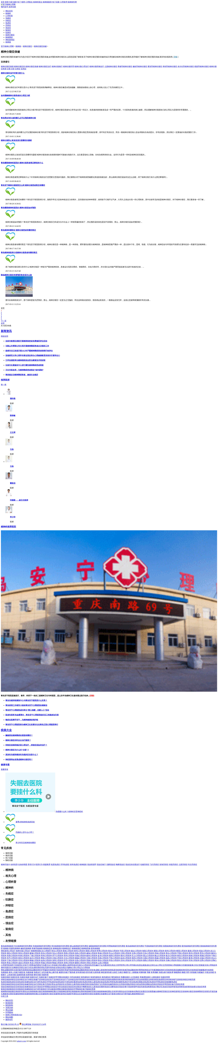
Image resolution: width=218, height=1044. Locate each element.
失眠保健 (29, 972)
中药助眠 (193, 972)
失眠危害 (45, 975)
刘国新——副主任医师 (19, 500)
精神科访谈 (12, 970)
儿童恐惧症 (183, 864)
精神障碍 (9, 37)
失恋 (92, 965)
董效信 (12, 483)
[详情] (91, 696)
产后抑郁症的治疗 (59, 979)
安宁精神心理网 (7, 46)
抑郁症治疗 (23, 979)
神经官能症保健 (90, 994)
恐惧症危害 (179, 984)
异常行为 (31, 864)
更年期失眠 (80, 972)
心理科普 (9, 16)
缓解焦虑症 (172, 982)
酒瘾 (157, 970)
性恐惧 (20, 968)
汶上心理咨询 (137, 956)
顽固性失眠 (63, 972)
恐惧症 (8, 25)
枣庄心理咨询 (205, 953)
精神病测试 (76, 948)
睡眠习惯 (185, 972)
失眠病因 (4, 972)
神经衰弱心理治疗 (8, 951)
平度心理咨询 (124, 951)
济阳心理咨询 (91, 963)
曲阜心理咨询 (91, 956)
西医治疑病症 (62, 989)
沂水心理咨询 (69, 958)
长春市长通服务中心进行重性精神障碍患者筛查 (24, 365)
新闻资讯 (6, 331)
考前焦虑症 (114, 982)
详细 (175, 57)
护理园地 (9, 1012)
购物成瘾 (79, 970)
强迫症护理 (41, 987)
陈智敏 (12, 415)
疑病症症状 (14, 989)
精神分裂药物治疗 (96, 66)
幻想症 (17, 69)
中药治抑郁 (139, 979)
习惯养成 (31, 965)
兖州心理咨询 (69, 956)
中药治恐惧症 (140, 984)
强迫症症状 (14, 987)
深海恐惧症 (163, 864)
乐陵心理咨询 (148, 958)
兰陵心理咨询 (91, 958)
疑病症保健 (23, 989)
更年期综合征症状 (122, 991)
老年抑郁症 (101, 979)
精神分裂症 (10, 35)
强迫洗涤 (140, 987)
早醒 (148, 972)
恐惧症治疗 (32, 984)
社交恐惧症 (121, 984)
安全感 (32, 968)
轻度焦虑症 (55, 864)
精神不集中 (5, 864)
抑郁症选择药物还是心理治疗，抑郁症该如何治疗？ (26, 745)
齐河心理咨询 (23, 960)
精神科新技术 (186, 970)
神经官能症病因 (94, 991)
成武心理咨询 (23, 963)
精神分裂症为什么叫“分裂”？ (17, 750)
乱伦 (66, 968)
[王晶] (8, 445)
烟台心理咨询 (136, 951)
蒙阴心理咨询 (80, 963)
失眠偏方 (200, 972)
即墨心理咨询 (102, 951)
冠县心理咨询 (80, 960)
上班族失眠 (11, 975)
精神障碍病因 (6, 991)
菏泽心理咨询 (193, 960)
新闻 (7, 2)
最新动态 (9, 1020)
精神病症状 (47, 948)
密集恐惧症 (130, 984)
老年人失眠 (13, 972)
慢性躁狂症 (115, 977)
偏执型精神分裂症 (140, 66)
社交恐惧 (164, 965)
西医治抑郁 (149, 979)
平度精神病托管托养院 (153, 946)
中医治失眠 (209, 972)
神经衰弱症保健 (63, 994)
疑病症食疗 (81, 989)
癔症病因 (15, 991)
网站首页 (9, 11)
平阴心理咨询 (182, 953)
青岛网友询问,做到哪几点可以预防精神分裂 (18, 118)
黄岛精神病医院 (7, 946)
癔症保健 (100, 994)
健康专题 (5, 764)
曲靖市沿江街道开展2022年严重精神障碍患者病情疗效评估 (29, 351)
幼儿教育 (68, 965)
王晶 (12, 449)
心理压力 (79, 968)
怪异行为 (39, 864)
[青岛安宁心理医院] (109, 691)
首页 (3, 2)
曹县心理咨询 (12, 963)
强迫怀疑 (171, 987)
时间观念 (6, 968)
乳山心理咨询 (114, 953)
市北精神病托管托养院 (23, 946)
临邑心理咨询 (171, 958)
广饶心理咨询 (35, 956)
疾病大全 (6, 730)
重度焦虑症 (78, 982)
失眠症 (8, 18)
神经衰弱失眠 (106, 972)
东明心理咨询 (69, 963)
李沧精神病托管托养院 (60, 946)
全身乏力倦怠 (117, 972)
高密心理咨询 (69, 953)
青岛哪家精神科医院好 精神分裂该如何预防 (18, 208)
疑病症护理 (72, 989)
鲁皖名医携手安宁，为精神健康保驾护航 (21, 720)
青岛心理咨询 (56, 951)
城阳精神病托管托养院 (98, 946)
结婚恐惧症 (144, 864)
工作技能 (53, 965)
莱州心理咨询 (170, 951)
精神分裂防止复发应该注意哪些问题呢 (16, 140)
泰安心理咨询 (182, 956)
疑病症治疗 (32, 989)
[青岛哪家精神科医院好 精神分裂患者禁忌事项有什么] (10, 173)
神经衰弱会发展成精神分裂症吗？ (19, 759)
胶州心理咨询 (79, 951)
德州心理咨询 (137, 958)
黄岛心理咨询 (113, 951)
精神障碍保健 (22, 994)
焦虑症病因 (5, 982)
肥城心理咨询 (205, 956)
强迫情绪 (179, 987)
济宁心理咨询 (57, 956)
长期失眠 (96, 972)
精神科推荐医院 (8, 526)
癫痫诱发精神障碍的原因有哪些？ (19, 735)
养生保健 (9, 1010)
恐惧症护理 (161, 984)
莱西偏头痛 (154, 991)
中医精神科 (59, 970)
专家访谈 (9, 1008)
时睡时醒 (142, 972)
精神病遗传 (57, 948)
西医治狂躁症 (63, 977)
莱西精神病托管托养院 (172, 946)
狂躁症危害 (165, 977)
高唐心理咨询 (91, 960)
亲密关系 (110, 965)
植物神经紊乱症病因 (54, 991)
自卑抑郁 (168, 979)
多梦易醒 (154, 972)
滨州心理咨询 (125, 960)
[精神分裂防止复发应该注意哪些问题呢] (10, 151)
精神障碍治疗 (139, 994)
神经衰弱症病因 (69, 991)
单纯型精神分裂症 (170, 66)
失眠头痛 (162, 972)
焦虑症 (8, 23)
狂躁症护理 (53, 977)
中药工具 (4, 996)
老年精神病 (95, 948)
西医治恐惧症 (151, 984)
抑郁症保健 (32, 979)
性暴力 (80, 965)
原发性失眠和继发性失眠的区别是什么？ (21, 755)
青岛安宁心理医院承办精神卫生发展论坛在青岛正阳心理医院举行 (31, 724)
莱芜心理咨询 (23, 958)
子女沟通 (102, 965)
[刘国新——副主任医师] (8, 495)
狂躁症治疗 (34, 977)
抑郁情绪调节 (129, 979)
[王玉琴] (8, 428)
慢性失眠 (37, 975)
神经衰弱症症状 (178, 991)
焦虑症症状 (14, 982)
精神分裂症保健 (40, 46)
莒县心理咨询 (148, 953)
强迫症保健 (23, 987)
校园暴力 (179, 965)
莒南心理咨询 (103, 958)
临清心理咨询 (46, 960)
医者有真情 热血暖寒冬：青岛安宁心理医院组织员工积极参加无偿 (32, 715)
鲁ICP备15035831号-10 (10, 1024)
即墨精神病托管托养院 (116, 946)
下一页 (3, 321)
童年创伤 (50, 968)
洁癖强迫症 (110, 864)
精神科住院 (163, 970)
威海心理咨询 (91, 953)
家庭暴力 (191, 965)
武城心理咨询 (205, 958)
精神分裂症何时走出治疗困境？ (18, 740)
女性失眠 (45, 972)
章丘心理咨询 (171, 953)
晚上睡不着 (53, 972)
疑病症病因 (5, 989)
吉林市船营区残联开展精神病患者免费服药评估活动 (26, 341)
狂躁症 (8, 32)
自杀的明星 (22, 864)
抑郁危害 (120, 979)
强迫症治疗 (32, 987)
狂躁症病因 (5, 977)
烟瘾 (179, 970)
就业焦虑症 (105, 982)
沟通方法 (46, 965)
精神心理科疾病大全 (13, 1015)
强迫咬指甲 (91, 864)
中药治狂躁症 (74, 977)
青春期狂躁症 (145, 977)
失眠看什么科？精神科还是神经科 (69, 811)
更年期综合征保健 (77, 994)
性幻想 (198, 965)
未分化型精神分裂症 (186, 66)
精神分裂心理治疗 (81, 66)
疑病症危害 (90, 989)
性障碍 (38, 968)
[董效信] (8, 479)
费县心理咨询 (46, 958)
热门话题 (55, 2)
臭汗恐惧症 (47, 984)
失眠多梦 (169, 972)
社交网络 (13, 968)
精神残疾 (83, 864)
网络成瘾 (4, 970)
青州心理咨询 (23, 953)
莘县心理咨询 (114, 960)
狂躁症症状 (15, 977)
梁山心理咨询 (148, 956)
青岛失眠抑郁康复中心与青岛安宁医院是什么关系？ (26, 700)
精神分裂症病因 (7, 66)
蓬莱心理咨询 (193, 951)
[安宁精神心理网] (8, 4)
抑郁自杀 (84, 979)
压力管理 (117, 965)
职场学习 (11, 965)
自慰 (62, 968)
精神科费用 (138, 970)
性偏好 (96, 965)
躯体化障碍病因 (81, 991)
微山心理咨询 (159, 956)
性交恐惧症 (192, 864)
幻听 (13, 69)
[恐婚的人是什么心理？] (10, 832)
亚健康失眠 (20, 975)
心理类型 (4, 965)
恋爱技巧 (39, 965)
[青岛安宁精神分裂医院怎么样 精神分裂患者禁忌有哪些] (10, 196)
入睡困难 (135, 972)
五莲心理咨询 (137, 953)
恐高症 (40, 984)
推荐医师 (5, 380)
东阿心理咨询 (57, 960)
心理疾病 (86, 968)
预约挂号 (4, 7)
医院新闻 (9, 1005)
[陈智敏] (8, 411)
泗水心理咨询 (125, 956)
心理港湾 (63, 2)
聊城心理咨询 (35, 960)
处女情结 (57, 968)
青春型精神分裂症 (125, 66)
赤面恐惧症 (173, 864)
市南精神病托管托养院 (42, 946)
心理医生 (29, 2)
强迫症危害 (201, 987)
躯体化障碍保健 (11, 994)
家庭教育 (46, 864)
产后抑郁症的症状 (44, 979)
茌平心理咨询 (69, 960)
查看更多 (4, 769)
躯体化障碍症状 (136, 991)
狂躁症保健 (24, 977)
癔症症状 (146, 991)
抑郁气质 (175, 979)
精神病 (8, 42)
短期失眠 (29, 975)
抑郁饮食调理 (159, 979)
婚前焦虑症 (123, 982)
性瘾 (153, 970)
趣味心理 (71, 968)
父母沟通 (60, 965)
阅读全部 (4, 336)
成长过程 (150, 965)
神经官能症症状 (165, 991)
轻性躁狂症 (85, 977)
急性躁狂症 (106, 977)
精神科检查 (121, 970)
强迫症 (8, 28)
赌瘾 (202, 970)
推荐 (23, 2)
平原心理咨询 (182, 958)
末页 (3, 323)
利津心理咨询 (23, 956)
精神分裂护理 (68, 66)
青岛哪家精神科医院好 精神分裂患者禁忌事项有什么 (22, 163)
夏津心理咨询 (193, 958)
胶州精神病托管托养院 (191, 946)
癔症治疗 (108, 994)
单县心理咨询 (35, 963)
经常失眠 (89, 972)
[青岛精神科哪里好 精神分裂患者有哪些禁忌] (10, 240)
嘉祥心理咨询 (114, 956)
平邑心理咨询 (114, 958)
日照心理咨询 (125, 953)
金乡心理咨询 (103, 956)
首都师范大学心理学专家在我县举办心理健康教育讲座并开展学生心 (32, 355)
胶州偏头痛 (129, 994)
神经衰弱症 (10, 40)
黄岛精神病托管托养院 (135, 946)
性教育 (18, 965)
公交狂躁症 (134, 977)
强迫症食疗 (101, 864)
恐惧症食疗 (170, 984)
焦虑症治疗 (32, 982)
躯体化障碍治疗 (118, 994)
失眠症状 (21, 972)
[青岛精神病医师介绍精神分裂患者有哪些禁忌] (10, 263)
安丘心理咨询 (57, 953)
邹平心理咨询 (137, 960)
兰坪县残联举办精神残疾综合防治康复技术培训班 (25, 360)
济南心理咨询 (159, 953)
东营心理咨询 (12, 956)
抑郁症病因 (5, 979)
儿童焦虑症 (96, 982)
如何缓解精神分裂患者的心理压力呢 (15, 95)
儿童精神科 (103, 970)
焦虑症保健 (23, 982)
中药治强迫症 (62, 987)
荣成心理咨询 (103, 953)
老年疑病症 (41, 989)
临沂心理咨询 (35, 958)
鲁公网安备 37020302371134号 (34, 1024)
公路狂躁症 (155, 977)
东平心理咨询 (12, 958)
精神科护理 (40, 970)
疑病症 (8, 30)
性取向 (74, 965)
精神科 (8, 13)
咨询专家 (12, 7)
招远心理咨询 (204, 951)
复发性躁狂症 (95, 977)
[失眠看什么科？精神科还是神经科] (30, 811)
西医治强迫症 (51, 987)
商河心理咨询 (193, 953)
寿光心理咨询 (46, 953)
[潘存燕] (8, 394)
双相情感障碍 (111, 979)
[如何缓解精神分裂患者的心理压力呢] (10, 106)
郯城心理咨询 (80, 958)
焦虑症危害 (87, 982)
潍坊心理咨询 (12, 953)
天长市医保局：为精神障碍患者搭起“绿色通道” (24, 370)
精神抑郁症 (92, 979)
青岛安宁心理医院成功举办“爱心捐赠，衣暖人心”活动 (27, 710)
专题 (11, 2)
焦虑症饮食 (163, 982)
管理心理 (124, 965)
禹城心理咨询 (159, 958)
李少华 (12, 517)
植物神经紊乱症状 (108, 991)
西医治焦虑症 (144, 982)
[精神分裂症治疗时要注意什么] (10, 83)
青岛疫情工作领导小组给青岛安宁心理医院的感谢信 (26, 705)
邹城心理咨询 (80, 956)
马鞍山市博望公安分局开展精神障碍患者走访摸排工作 (27, 346)
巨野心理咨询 (205, 960)
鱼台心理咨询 (171, 956)
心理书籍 (131, 965)
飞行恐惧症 (154, 864)
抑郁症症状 (14, 979)
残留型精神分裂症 (201, 66)
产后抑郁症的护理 (73, 979)
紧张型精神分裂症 (155, 66)
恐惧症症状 (14, 984)
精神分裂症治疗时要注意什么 (13, 73)
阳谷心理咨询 (103, 960)
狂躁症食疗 (43, 977)
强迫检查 (148, 987)
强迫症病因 (5, 987)
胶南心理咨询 (68, 951)
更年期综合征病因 (26, 991)
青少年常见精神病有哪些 (26, 843)
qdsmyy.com (21, 1041)
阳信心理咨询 (182, 960)
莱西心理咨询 (90, 951)
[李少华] (8, 512)
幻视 (8, 69)
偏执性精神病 (25, 948)
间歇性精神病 (22, 970)
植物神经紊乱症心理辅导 (41, 951)
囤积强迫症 (105, 987)
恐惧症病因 (5, 984)
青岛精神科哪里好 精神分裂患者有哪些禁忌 (18, 230)
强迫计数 (155, 987)
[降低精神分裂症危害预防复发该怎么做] (19, 296)
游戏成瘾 (31, 970)
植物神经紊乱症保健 (36, 994)
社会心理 (157, 965)
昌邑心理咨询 (80, 953)
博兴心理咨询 (159, 960)
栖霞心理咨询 (181, 951)
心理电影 (211, 965)
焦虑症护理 (154, 982)
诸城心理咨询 (35, 953)
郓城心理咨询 (46, 963)
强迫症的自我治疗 (132, 864)
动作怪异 (14, 864)
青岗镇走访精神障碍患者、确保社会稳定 (21, 375)
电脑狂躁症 (125, 977)
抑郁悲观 (191, 979)
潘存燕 (12, 398)
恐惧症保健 (23, 984)
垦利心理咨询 (46, 956)
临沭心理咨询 (125, 958)
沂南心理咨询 (57, 958)
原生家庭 (142, 965)
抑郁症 (8, 21)
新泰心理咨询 (193, 956)
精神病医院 (47, 2)
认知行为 (26, 968)
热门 (19, 2)
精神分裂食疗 (57, 66)
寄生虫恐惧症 (57, 984)
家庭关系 (204, 965)
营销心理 (171, 965)
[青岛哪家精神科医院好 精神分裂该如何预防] (10, 218)
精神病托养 (72, 2)
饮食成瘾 (95, 970)
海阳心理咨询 (147, 951)
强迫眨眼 (186, 987)
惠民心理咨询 (148, 960)
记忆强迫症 (163, 987)
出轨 (137, 965)
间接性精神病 (14, 948)
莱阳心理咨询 (159, 951)
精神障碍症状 (200, 991)
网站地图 (9, 1017)
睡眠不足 (127, 972)
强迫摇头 (193, 987)
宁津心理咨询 (12, 960)
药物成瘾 (130, 970)
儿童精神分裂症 (110, 66)
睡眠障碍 (177, 972)
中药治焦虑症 (133, 982)
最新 (15, 2)
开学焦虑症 (64, 864)
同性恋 (43, 968)
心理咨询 (86, 965)
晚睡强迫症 (120, 864)
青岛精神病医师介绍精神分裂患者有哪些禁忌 (19, 252)
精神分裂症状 (19, 66)
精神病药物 (85, 948)
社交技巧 (24, 965)
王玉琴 (12, 432)
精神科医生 (37, 2)
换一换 (3, 385)
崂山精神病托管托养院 (79, 946)
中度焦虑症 (69, 982)
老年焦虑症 (74, 864)
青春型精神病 (37, 948)
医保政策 (9, 1003)
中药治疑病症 (51, 989)
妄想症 (23, 69)
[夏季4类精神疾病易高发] (10, 822)
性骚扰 (185, 965)
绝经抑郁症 (183, 979)
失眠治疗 (37, 972)
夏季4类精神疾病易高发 (25, 822)
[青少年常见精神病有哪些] (10, 843)
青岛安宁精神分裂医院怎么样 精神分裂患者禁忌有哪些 (23, 185)
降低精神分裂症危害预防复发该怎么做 (16, 275)
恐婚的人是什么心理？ (25, 832)
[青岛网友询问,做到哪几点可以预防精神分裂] (10, 128)
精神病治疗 (66, 948)
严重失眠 (71, 972)
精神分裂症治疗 (45, 66)
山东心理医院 (103, 963)
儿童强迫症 (96, 987)
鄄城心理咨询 (57, 963)
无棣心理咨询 (171, 960)
